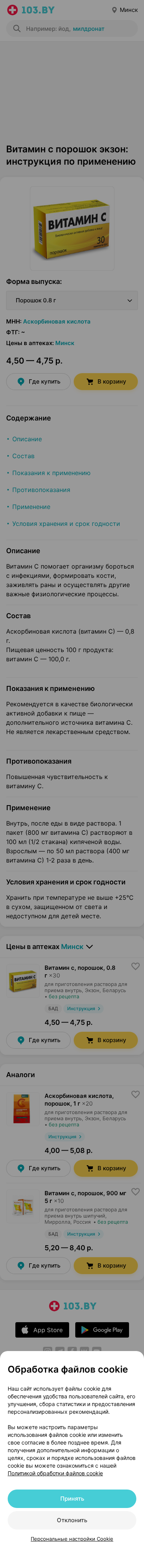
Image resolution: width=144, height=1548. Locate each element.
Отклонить (72, 1520)
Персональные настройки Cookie (72, 1539)
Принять (72, 1498)
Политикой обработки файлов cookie (55, 1473)
